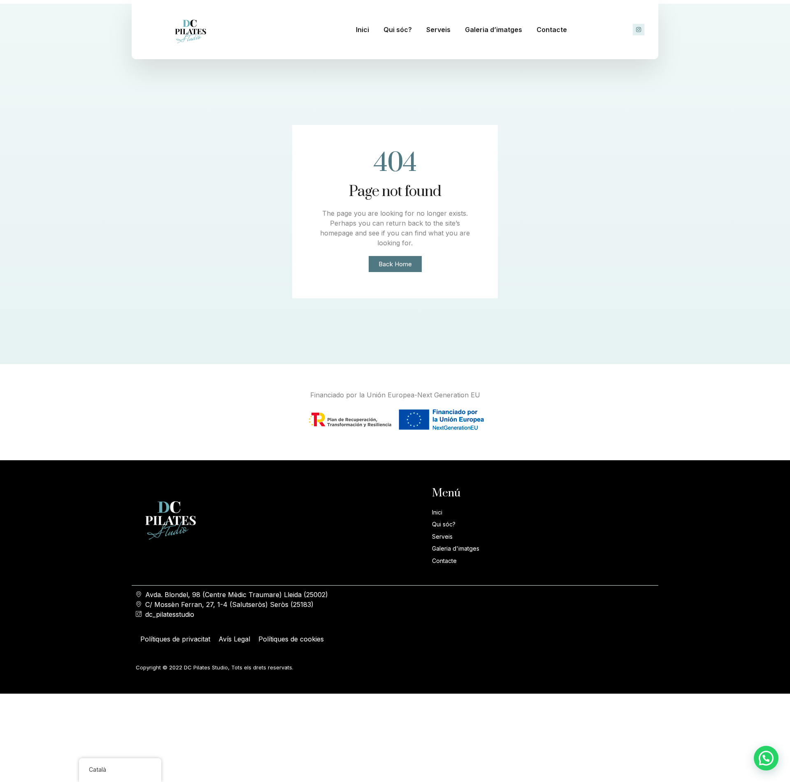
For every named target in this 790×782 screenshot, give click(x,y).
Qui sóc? (397, 29)
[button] (766, 758)
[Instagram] (638, 29)
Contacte (552, 29)
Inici (362, 29)
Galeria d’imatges (493, 29)
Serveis (438, 29)
